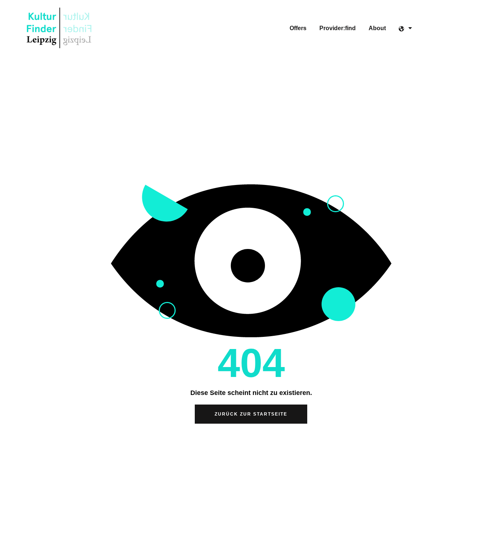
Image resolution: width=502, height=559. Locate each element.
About (377, 28)
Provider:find (337, 28)
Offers (298, 28)
